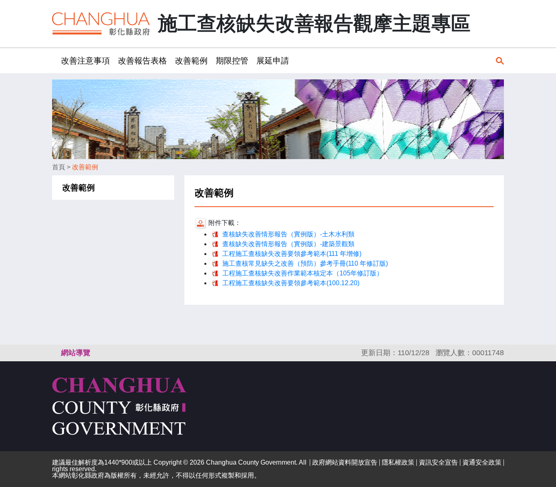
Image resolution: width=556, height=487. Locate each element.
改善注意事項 (85, 60)
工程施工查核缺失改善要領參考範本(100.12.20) (290, 283)
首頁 (58, 167)
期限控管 (232, 60)
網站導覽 (75, 353)
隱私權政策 (398, 462)
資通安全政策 (481, 462)
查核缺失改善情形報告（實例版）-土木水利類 (288, 234)
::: (54, 60)
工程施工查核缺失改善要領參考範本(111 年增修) (291, 253)
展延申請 (272, 60)
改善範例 (191, 60)
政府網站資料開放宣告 (344, 462)
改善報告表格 (142, 60)
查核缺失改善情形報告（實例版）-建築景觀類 (288, 243)
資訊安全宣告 (438, 462)
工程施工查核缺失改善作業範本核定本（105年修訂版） (302, 273)
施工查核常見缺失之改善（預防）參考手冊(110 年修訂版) (305, 263)
